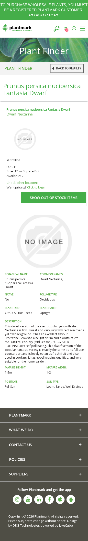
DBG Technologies (26, 525)
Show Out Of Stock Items (53, 197)
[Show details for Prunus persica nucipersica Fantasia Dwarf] (25, 139)
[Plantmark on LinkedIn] (38, 499)
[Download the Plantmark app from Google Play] (70, 499)
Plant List (65, 28)
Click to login (36, 187)
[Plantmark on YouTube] (27, 499)
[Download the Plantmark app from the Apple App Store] (60, 499)
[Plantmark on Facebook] (49, 499)
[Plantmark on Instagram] (17, 499)
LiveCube (66, 525)
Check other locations (23, 182)
